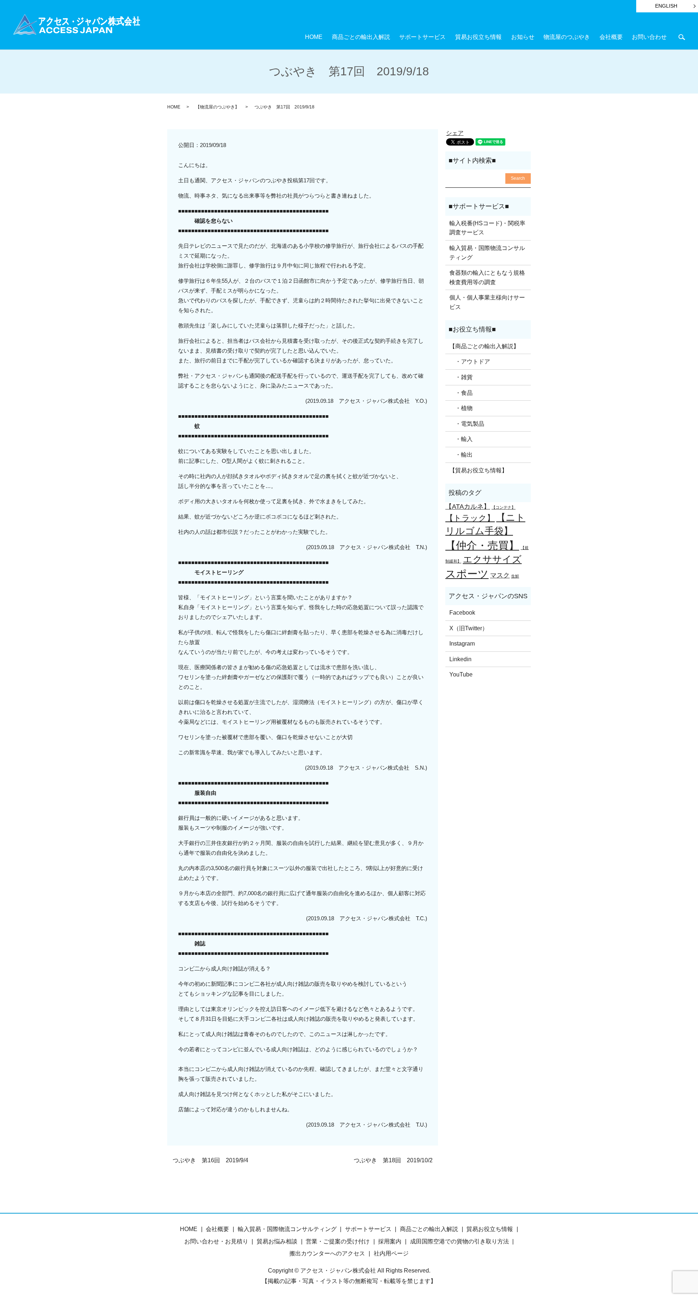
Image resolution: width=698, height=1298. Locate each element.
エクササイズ (492, 559)
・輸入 (461, 439)
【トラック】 (470, 518)
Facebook (462, 613)
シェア (455, 133)
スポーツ (467, 574)
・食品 (461, 393)
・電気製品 (466, 424)
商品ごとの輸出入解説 (361, 37)
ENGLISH (666, 6)
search (681, 37)
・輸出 (461, 455)
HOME (313, 37)
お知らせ (522, 37)
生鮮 (515, 576)
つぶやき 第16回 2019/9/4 (210, 1160)
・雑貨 (461, 377)
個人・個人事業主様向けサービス (487, 302)
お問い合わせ (649, 37)
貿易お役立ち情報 (478, 37)
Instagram (462, 643)
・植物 (461, 408)
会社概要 (611, 37)
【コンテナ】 (504, 507)
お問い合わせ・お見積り (216, 1241)
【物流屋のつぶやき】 (217, 107)
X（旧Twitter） (468, 628)
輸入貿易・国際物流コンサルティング (487, 253)
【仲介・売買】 (482, 545)
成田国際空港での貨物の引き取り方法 (459, 1241)
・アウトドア (469, 361)
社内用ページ (391, 1253)
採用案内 (389, 1241)
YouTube (461, 674)
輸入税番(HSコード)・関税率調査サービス (487, 228)
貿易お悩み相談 (277, 1241)
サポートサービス (422, 37)
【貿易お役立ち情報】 (478, 470)
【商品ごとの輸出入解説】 (484, 346)
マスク (500, 575)
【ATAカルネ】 (467, 506)
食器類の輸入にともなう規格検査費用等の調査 (487, 277)
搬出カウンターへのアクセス (327, 1253)
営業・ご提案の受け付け (338, 1241)
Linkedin (460, 659)
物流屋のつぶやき (566, 37)
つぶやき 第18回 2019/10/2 (393, 1160)
